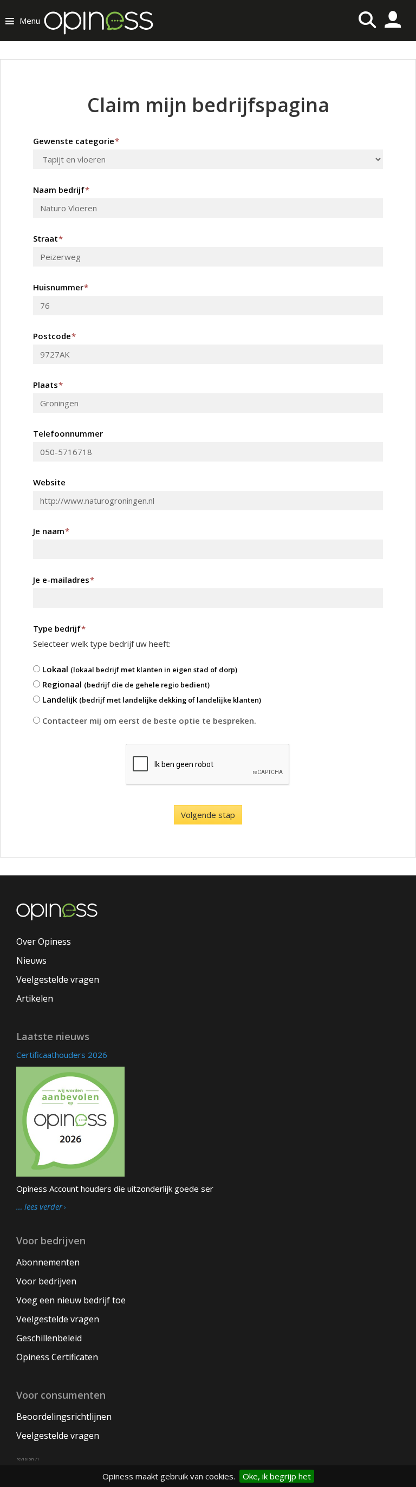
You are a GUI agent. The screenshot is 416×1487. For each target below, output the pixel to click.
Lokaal (138, 669)
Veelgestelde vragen (57, 979)
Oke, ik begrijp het (277, 1476)
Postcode (54, 335)
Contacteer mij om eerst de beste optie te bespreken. (148, 720)
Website (49, 482)
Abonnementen (48, 1262)
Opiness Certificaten (57, 1357)
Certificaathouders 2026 (61, 1054)
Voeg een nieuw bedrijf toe (71, 1300)
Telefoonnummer (68, 433)
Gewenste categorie (76, 140)
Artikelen (34, 998)
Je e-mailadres (63, 579)
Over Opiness (43, 941)
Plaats (48, 384)
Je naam (51, 530)
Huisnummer (60, 287)
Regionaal (125, 684)
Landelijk (150, 699)
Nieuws (31, 960)
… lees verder (39, 1207)
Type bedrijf (59, 628)
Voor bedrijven (46, 1281)
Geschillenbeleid (49, 1338)
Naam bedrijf (61, 189)
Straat (48, 238)
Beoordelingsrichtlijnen (64, 1417)
